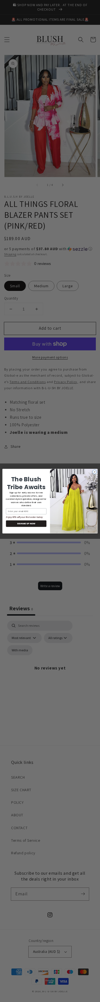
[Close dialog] (94, 472)
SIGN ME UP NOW (26, 523)
